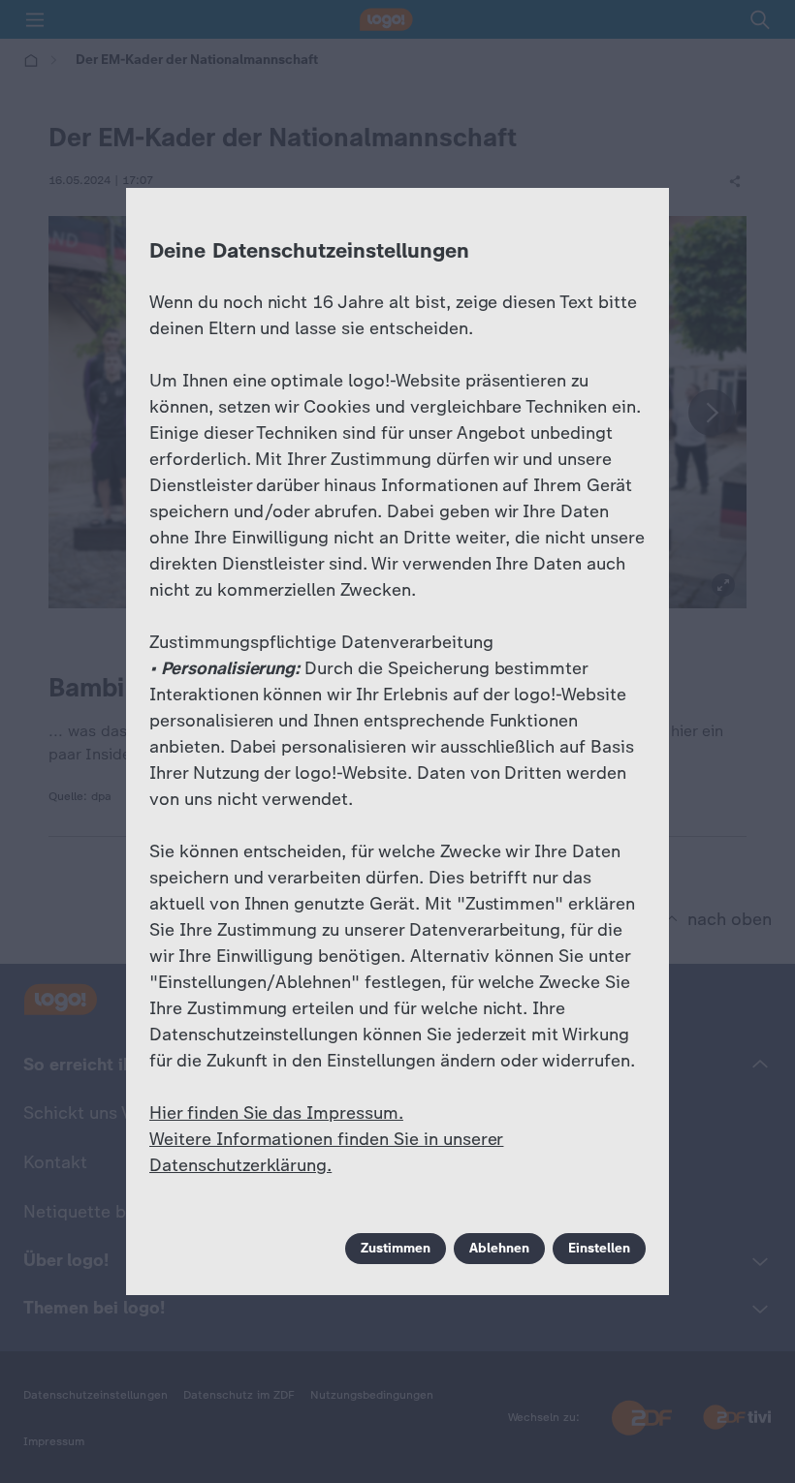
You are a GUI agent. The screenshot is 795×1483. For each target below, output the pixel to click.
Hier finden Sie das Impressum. (276, 1113)
